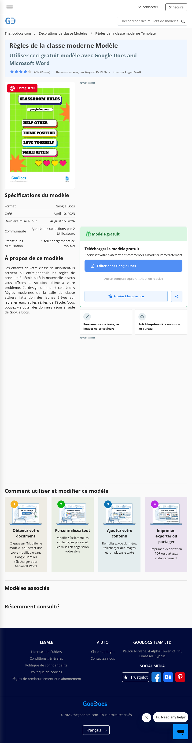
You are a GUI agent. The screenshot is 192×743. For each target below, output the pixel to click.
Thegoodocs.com (18, 33)
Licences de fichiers (46, 651)
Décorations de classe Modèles (63, 33)
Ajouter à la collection (129, 296)
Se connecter (148, 7)
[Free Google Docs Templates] (10, 21)
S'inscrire (176, 7)
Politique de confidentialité (46, 665)
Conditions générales (46, 658)
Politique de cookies (46, 672)
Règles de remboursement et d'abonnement (46, 679)
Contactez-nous (103, 658)
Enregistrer (25, 88)
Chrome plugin (102, 651)
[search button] (183, 21)
